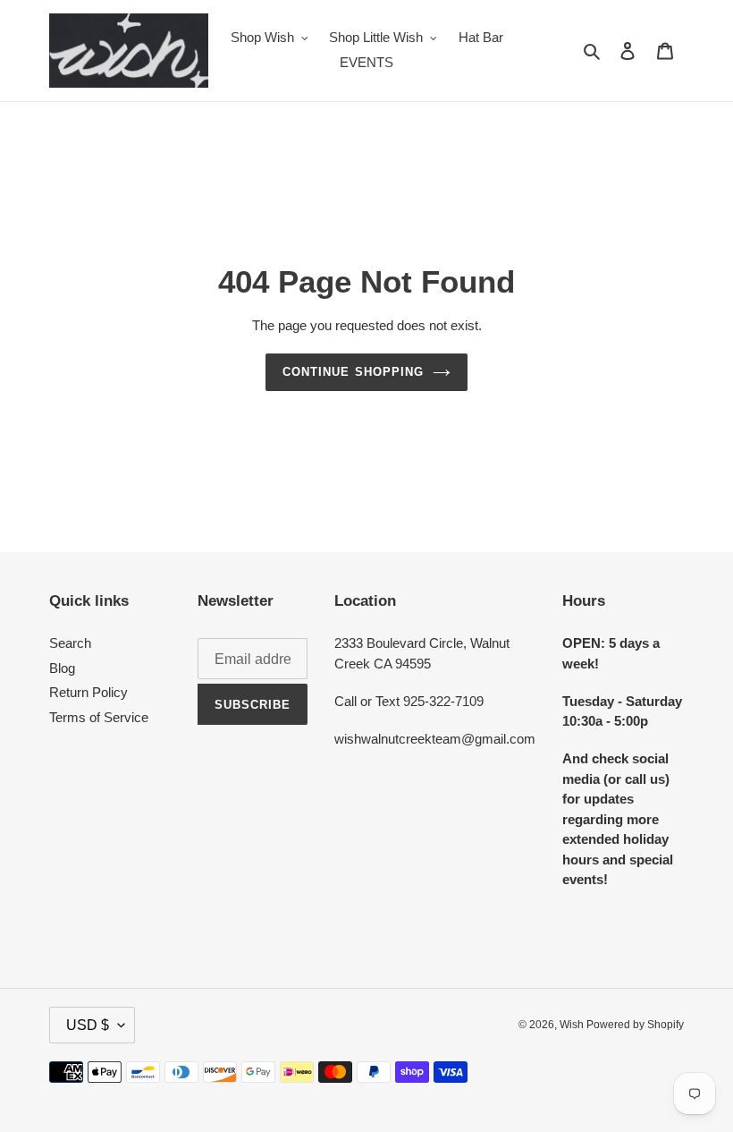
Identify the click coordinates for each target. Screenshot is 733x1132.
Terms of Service (98, 717)
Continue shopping (353, 372)
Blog (62, 668)
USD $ (87, 1025)
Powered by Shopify (635, 1024)
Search (70, 643)
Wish (573, 1024)
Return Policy (88, 692)
